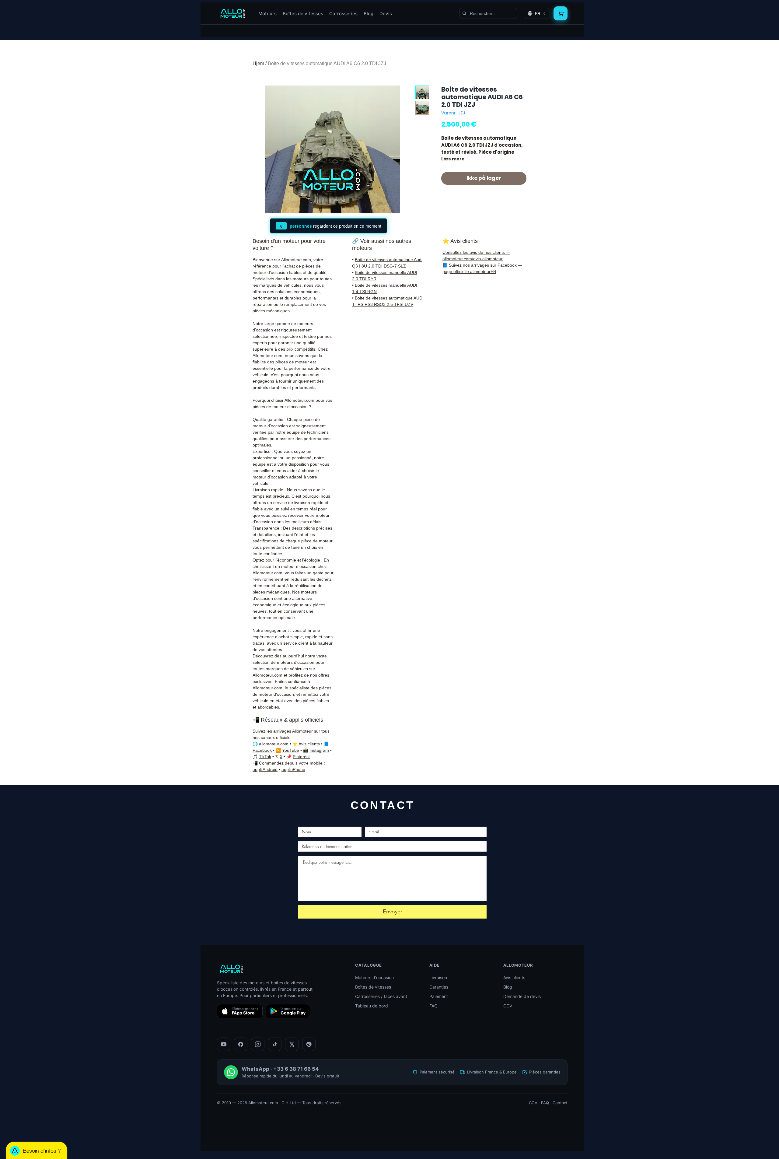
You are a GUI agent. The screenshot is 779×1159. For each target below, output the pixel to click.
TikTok (265, 756)
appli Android (265, 769)
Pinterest (301, 756)
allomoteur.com (273, 743)
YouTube (290, 750)
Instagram (319, 750)
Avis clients (309, 743)
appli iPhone (293, 769)
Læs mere (453, 159)
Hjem (258, 63)
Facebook (262, 750)
